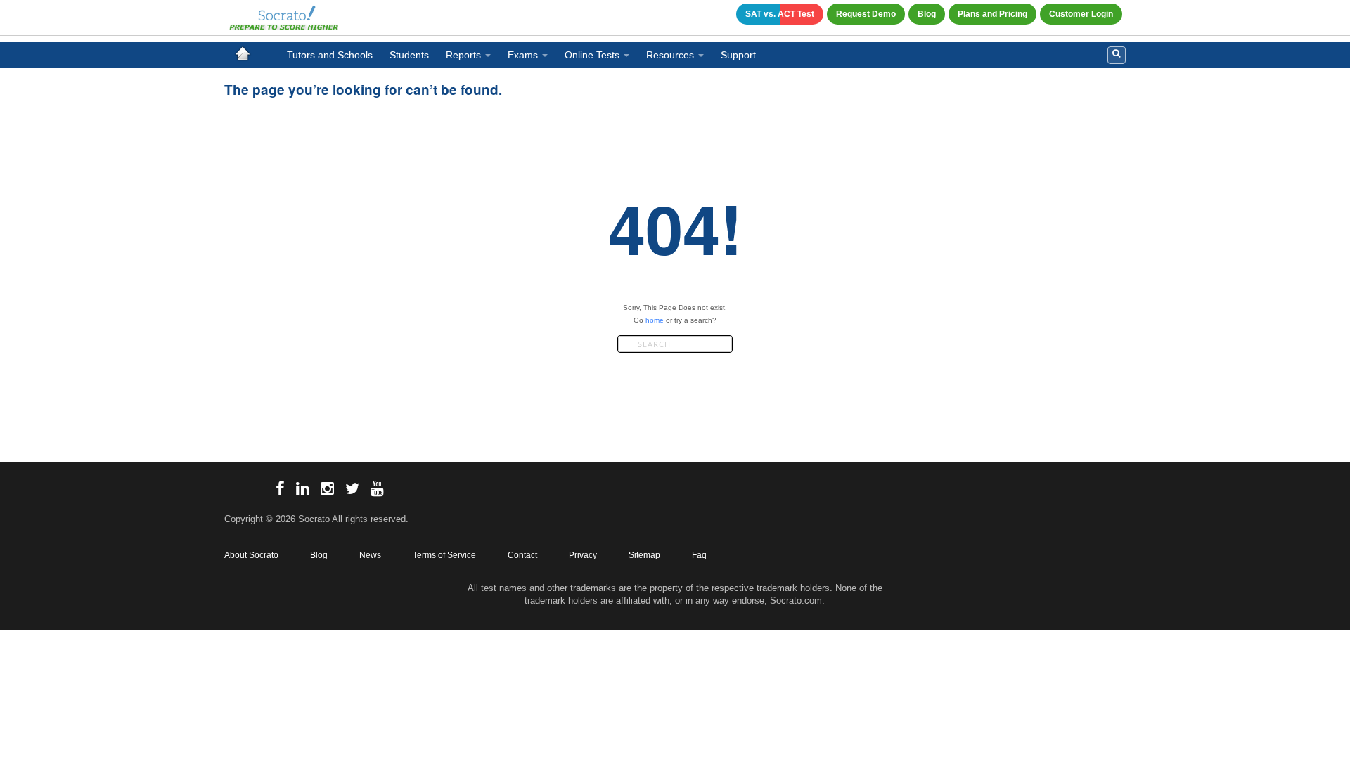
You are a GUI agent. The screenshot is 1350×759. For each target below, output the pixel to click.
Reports (463, 54)
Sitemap (644, 555)
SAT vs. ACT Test (779, 14)
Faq (699, 555)
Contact (522, 555)
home (654, 320)
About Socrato (251, 555)
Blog (927, 14)
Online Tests (592, 54)
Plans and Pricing (992, 14)
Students (409, 54)
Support (738, 54)
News (370, 555)
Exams (523, 54)
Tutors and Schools (330, 54)
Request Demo (866, 14)
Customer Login (1081, 14)
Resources (670, 54)
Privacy (583, 555)
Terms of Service (444, 555)
